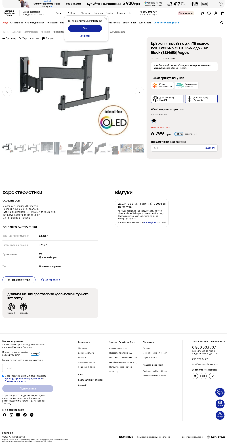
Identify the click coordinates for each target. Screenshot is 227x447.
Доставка (98, 13)
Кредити (120, 13)
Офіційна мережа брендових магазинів (33, 13)
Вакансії (82, 385)
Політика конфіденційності (155, 371)
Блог (80, 374)
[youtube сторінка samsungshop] (18, 414)
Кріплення (45, 32)
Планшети (52, 22)
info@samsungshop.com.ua (205, 364)
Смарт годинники (34, 22)
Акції (5, 22)
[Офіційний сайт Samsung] (126, 437)
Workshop (113, 371)
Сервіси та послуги (118, 348)
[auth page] (216, 13)
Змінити (85, 35)
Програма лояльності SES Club (123, 357)
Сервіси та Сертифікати (166, 22)
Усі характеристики (19, 279)
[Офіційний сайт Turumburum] (216, 437)
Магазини (85, 13)
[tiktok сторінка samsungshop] (25, 415)
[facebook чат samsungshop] (4, 414)
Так (85, 28)
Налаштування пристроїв (120, 367)
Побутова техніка (111, 22)
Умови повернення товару (155, 353)
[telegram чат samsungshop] (31, 415)
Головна (5, 32)
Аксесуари (17, 32)
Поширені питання (86, 367)
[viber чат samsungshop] (203, 376)
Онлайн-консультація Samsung (123, 362)
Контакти (82, 357)
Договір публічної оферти (154, 376)
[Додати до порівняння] (202, 13)
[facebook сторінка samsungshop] (212, 376)
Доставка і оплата (86, 353)
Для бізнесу (145, 22)
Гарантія (146, 348)
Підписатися (28, 388)
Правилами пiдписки (15, 381)
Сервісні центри (150, 357)
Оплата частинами (86, 362)
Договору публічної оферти (18, 378)
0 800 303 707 (204, 347)
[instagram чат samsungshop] (11, 414)
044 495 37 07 (200, 358)
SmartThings (129, 22)
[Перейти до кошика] (223, 13)
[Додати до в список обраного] (209, 13)
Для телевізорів (31, 32)
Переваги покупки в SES (120, 353)
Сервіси (109, 13)
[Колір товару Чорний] (154, 120)
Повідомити (209, 148)
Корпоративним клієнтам (90, 380)
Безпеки (37, 378)
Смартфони (16, 22)
